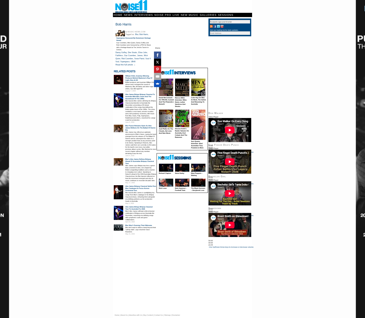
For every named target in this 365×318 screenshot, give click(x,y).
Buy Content (148, 315)
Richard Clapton (165, 173)
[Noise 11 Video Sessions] (177, 157)
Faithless (119, 55)
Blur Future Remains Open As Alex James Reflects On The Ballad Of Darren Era (140, 128)
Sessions (225, 15)
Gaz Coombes (130, 55)
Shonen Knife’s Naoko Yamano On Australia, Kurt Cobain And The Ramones (182, 133)
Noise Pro (162, 15)
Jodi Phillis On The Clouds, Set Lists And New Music (166, 131)
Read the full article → (125, 64)
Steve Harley (179, 173)
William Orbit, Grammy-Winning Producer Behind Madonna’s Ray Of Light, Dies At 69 (138, 78)
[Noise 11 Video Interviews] (177, 72)
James (140, 55)
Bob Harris (143, 34)
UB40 (133, 61)
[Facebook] (157, 55)
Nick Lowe (163, 188)
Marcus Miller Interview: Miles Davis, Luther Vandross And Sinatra (181, 102)
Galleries (208, 15)
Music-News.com (136, 31)
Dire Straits (132, 52)
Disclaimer (176, 315)
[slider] (231, 247)
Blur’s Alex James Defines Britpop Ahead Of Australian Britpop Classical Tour (139, 161)
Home (118, 15)
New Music (189, 15)
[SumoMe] (157, 83)
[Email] (157, 76)
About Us (124, 315)
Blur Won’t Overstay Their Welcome (138, 225)
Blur (136, 34)
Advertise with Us (135, 315)
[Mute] (208, 247)
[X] (157, 62)
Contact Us (158, 315)
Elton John (142, 52)
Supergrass (125, 61)
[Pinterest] (157, 69)
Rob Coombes (127, 59)
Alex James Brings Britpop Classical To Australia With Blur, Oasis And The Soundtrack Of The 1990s (140, 96)
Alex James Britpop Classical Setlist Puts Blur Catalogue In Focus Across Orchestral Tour (140, 188)
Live (176, 15)
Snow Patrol (139, 59)
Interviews (143, 15)
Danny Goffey (121, 52)
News (128, 15)
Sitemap (167, 315)
